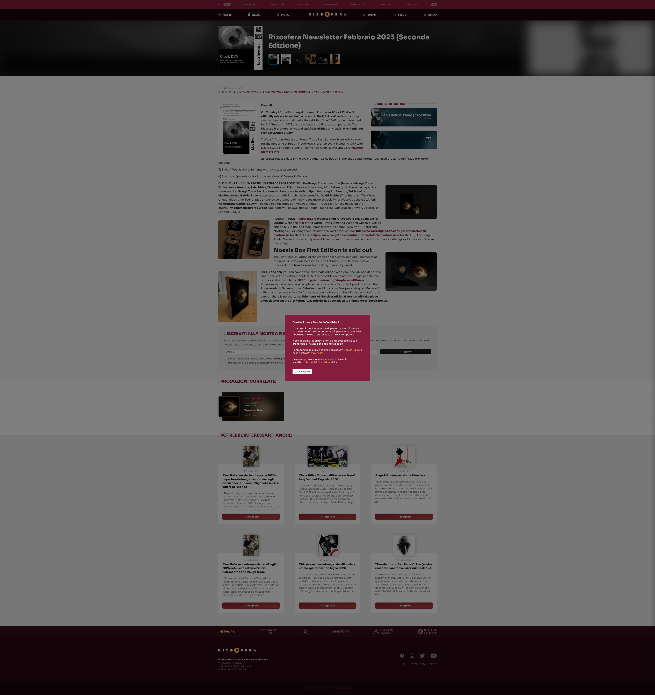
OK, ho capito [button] (302, 371)
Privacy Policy (315, 352)
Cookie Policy (352, 349)
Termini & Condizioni (318, 362)
